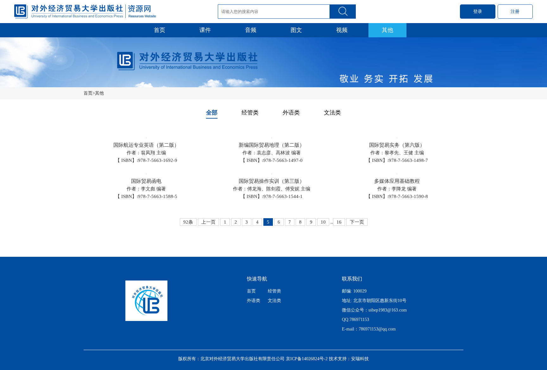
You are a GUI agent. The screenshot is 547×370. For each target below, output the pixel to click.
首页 (159, 30)
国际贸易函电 (146, 181)
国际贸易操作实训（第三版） (272, 181)
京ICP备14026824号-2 (307, 358)
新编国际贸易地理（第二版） (272, 145)
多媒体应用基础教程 (397, 181)
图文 (296, 30)
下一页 (357, 222)
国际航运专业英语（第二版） (146, 145)
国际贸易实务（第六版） (397, 145)
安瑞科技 (360, 358)
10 (323, 222)
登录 (477, 11)
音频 (250, 30)
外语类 (291, 112)
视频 (342, 30)
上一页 (208, 222)
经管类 (250, 112)
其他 (387, 30)
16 (339, 222)
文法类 (332, 112)
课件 (205, 30)
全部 (211, 112)
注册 (515, 11)
